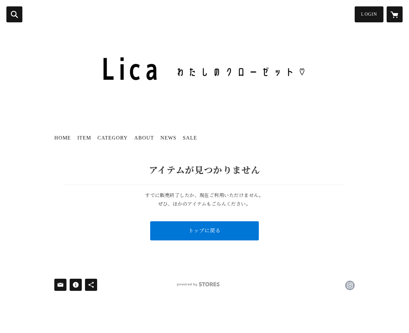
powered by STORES (198, 284)
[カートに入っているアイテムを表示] (395, 14)
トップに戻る (205, 230)
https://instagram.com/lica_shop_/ (350, 285)
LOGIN (369, 14)
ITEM (84, 137)
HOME (62, 137)
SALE (190, 137)
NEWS (168, 137)
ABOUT (144, 137)
